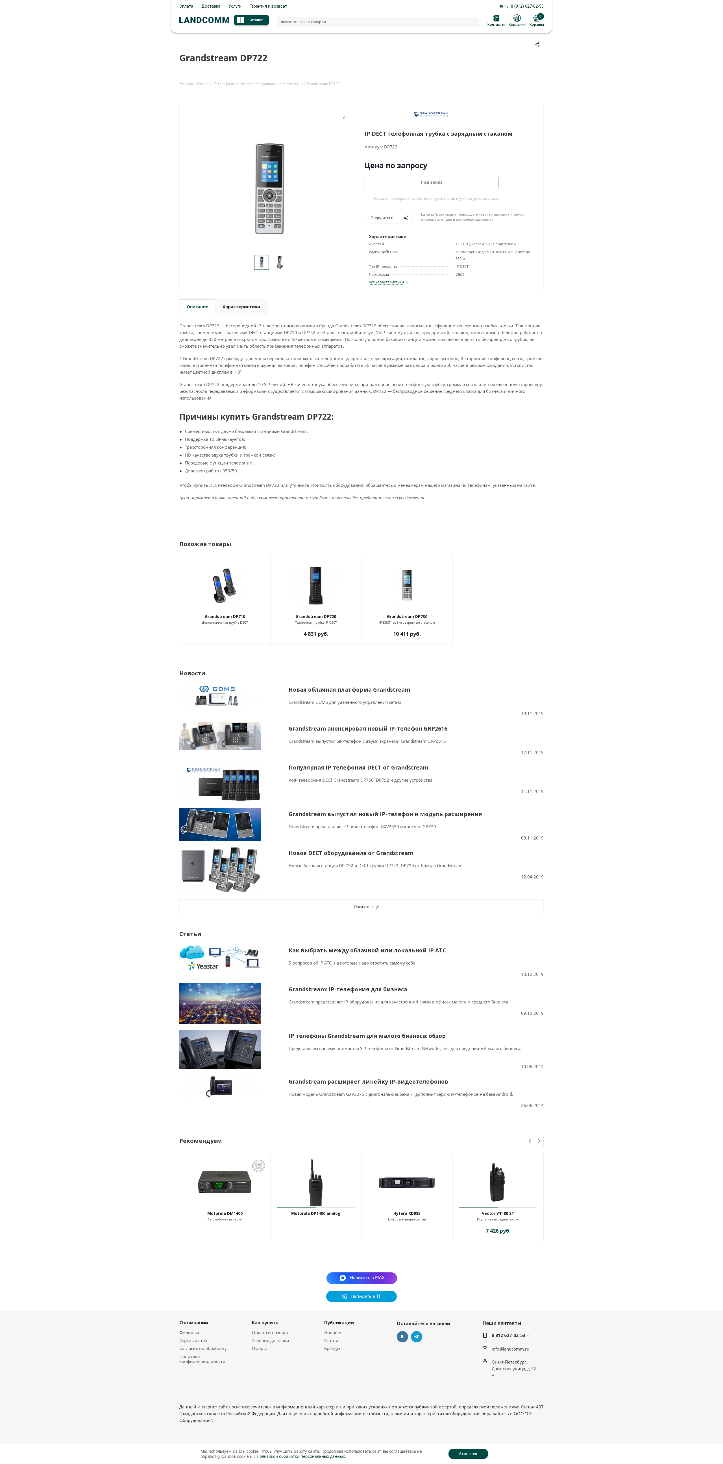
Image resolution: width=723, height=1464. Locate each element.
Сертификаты (193, 1340)
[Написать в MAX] (361, 1277)
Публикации (339, 1323)
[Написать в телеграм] (361, 1300)
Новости (333, 1332)
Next (539, 1141)
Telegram (416, 1336)
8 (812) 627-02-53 (527, 6)
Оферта (259, 1348)
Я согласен (468, 1453)
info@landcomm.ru (510, 1349)
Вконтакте (402, 1336)
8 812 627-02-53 (508, 1335)
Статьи (331, 1340)
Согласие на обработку (203, 1348)
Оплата (186, 6)
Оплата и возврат (270, 1332)
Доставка (210, 6)
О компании (193, 1323)
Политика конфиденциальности (202, 1358)
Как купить (265, 1323)
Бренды (332, 1348)
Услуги (234, 6)
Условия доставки (270, 1340)
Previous (530, 1141)
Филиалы (189, 1332)
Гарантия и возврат (268, 6)
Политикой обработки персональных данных (301, 1456)
